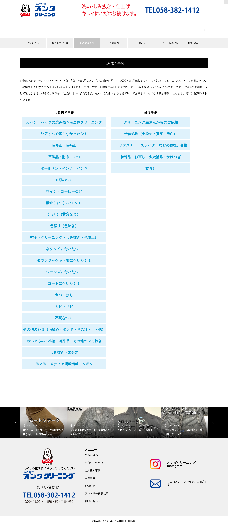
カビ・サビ (64, 306)
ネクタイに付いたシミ (64, 249)
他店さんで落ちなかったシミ (64, 134)
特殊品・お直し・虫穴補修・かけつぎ (151, 157)
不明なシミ (64, 318)
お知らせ (141, 43)
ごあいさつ (33, 43)
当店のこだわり (60, 43)
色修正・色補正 (64, 145)
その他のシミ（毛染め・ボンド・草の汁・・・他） (64, 329)
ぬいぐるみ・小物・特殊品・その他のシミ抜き (64, 341)
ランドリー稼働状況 (167, 43)
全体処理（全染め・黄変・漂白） (150, 134)
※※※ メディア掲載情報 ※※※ (64, 364)
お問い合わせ (195, 43)
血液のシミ (64, 180)
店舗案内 (114, 43)
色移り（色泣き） (64, 226)
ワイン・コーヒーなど (64, 191)
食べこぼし (64, 295)
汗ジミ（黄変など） (64, 214)
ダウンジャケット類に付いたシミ (64, 260)
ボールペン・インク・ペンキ (64, 168)
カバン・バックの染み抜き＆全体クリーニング (64, 122)
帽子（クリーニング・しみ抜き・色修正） (64, 237)
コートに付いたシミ (64, 283)
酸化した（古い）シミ (64, 203)
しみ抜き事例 (87, 43)
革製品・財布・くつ (64, 157)
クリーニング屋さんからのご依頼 (151, 122)
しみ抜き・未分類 (64, 352)
